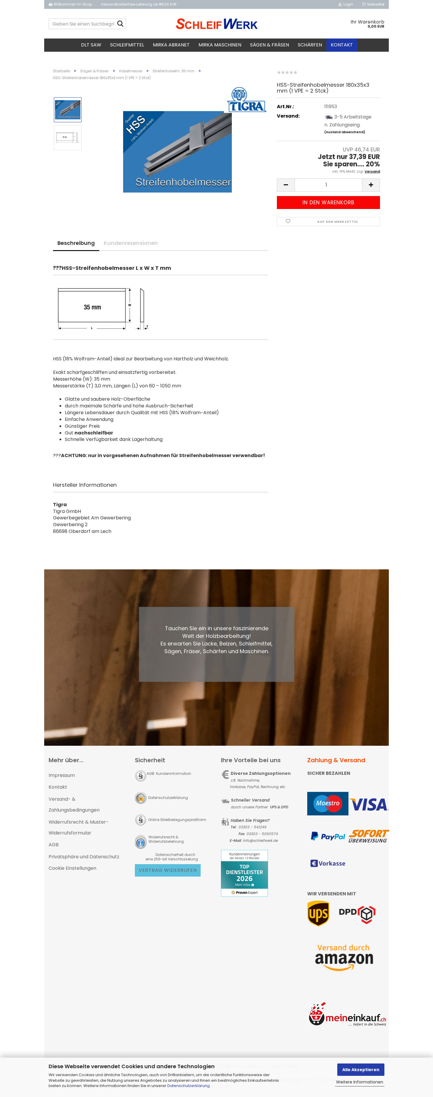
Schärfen (310, 44)
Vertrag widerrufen (168, 870)
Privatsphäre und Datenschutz (84, 856)
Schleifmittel (127, 44)
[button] (286, 185)
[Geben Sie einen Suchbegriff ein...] (120, 24)
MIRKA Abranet (171, 44)
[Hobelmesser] (177, 151)
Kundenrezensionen (131, 243)
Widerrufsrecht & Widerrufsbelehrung (166, 839)
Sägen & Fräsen (269, 44)
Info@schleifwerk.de (260, 840)
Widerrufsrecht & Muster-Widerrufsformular (79, 827)
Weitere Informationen (359, 1082)
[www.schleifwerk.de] (216, 24)
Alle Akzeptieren (360, 1070)
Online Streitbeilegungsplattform (177, 819)
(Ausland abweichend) (344, 132)
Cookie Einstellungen (72, 868)
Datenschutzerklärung (188, 1085)
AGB (54, 844)
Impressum (62, 775)
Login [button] (347, 4)
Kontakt (342, 44)
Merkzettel (375, 4)
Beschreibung (76, 243)
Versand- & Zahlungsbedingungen (74, 804)
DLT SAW (91, 44)
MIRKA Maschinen (220, 44)
